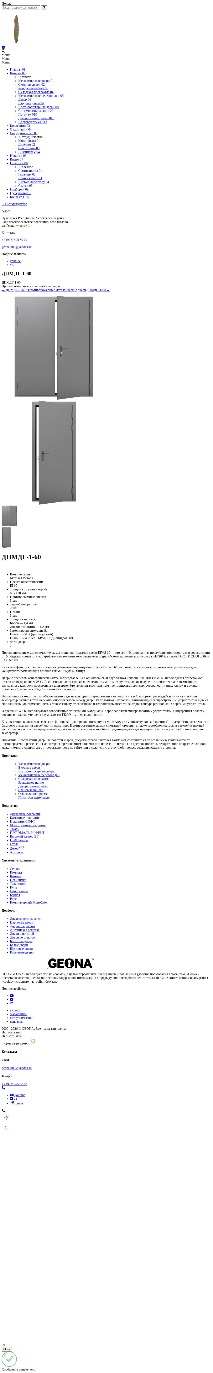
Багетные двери (21, 941)
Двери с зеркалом (22, 926)
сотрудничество (21, 1017)
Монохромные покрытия (28, 825)
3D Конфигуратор (14, 204)
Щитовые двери (21, 948)
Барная (15, 895)
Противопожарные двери (36, 771)
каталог (15, 1010)
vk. (12, 264)
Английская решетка (25, 930)
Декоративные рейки (33, 786)
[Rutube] (11, 1003)
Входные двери (29, 767)
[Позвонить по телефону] (3, 1088)
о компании (18, 1014)
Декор (17, 848)
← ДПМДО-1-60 (13, 290)
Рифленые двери (22, 952)
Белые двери (19, 945)
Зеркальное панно (31, 782)
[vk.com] (11, 999)
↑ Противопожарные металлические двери (55, 290)
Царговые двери (21, 922)
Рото (13, 898)
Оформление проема (33, 793)
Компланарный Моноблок (28, 902)
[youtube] (12, 995)
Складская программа (33, 778)
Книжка (15, 876)
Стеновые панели (30, 790)
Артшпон (17, 852)
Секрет (15, 868)
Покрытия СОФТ (22, 821)
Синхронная (19, 891)
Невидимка (18, 880)
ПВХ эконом (19, 840)
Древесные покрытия (25, 814)
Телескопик (18, 883)
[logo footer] (48, 967)
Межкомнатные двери (34, 764)
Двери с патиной (22, 933)
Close (6, 1349)
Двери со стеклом (22, 937)
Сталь (14, 844)
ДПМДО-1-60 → (98, 290)
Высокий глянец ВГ (24, 836)
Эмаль (14, 829)
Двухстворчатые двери (26, 918)
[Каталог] (3, 47)
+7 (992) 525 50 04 (14, 239)
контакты (16, 1021)
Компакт (16, 872)
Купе (13, 887)
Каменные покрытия (25, 817)
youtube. (15, 261)
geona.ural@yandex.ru (17, 247)
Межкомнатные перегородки (38, 775)
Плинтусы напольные (34, 797)
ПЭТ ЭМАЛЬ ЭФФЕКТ (27, 832)
